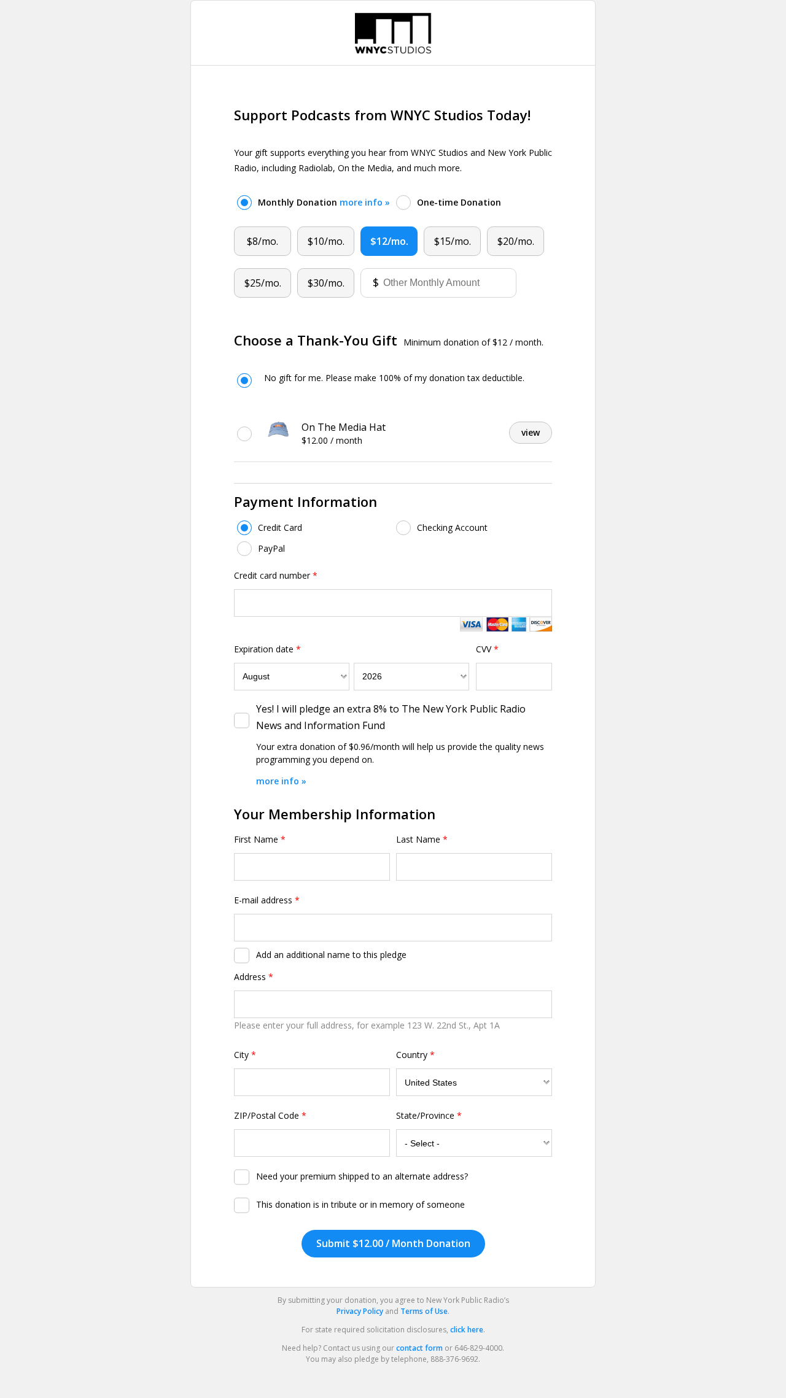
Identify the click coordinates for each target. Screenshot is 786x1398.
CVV (487, 649)
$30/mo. (326, 283)
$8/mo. (262, 241)
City (245, 1054)
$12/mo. (389, 241)
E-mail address (267, 900)
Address (253, 977)
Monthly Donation (324, 202)
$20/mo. (515, 241)
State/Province (429, 1115)
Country (415, 1054)
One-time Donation (459, 202)
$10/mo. (326, 241)
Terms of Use (424, 1311)
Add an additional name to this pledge (331, 954)
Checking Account (452, 527)
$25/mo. (262, 283)
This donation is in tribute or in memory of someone (360, 1204)
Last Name (422, 839)
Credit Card (280, 527)
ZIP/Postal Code (270, 1115)
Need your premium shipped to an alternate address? (362, 1176)
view (530, 432)
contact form (419, 1348)
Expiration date (267, 649)
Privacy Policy (360, 1311)
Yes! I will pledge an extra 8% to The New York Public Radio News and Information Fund (391, 717)
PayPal (271, 548)
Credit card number (275, 575)
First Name (260, 839)
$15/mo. (452, 241)
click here (466, 1329)
